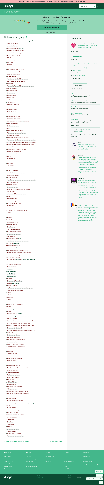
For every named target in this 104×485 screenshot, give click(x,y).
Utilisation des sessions (12, 107)
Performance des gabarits (13, 365)
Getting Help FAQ (50, 456)
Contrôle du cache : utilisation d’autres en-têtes (18, 241)
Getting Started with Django (10, 459)
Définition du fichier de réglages (14, 386)
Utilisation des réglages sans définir (22, 403)
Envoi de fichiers (11, 97)
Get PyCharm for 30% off (52, 27)
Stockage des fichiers (12, 198)
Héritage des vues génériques (14, 151)
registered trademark (43, 481)
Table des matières (77, 70)
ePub (90, 129)
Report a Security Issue (31, 464)
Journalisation (9, 297)
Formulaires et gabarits (12, 123)
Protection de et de (21, 259)
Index (72, 101)
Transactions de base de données (15, 71)
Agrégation (10, 62)
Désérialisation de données (13, 374)
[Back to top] (101, 482)
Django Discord (49, 459)
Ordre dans (13, 243)
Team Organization (8, 461)
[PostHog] (74, 207)
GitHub (65, 456)
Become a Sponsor (51, 32)
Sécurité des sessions (12, 342)
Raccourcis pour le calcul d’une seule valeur (17, 250)
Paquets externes (10, 419)
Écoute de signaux (11, 407)
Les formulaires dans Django (14, 116)
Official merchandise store (89, 461)
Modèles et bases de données (13, 55)
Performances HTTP (12, 363)
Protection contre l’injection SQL (14, 327)
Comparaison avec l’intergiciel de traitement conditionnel (20, 255)
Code (49, 6)
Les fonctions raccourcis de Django (15, 100)
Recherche (9, 64)
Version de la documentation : (94, 478)
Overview (23, 6)
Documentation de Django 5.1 (80, 83)
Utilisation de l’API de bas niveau (14, 262)
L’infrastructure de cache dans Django (15, 219)
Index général (76, 72)
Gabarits (8, 128)
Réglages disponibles (12, 398)
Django (9, 6)
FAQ (72, 93)
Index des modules (79, 101)
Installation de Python (12, 46)
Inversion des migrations (13, 175)
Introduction (10, 351)
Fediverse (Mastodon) (69, 461)
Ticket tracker (74, 119)
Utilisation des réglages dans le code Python (17, 391)
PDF (87, 129)
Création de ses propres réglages (15, 400)
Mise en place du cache (12, 222)
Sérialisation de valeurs (12, 186)
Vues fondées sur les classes (12, 135)
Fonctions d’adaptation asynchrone (15, 435)
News (45, 6)
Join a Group (29, 456)
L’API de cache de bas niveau (14, 231)
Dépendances (10, 168)
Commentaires (10, 424)
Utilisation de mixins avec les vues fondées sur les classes (20, 144)
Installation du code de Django (14, 53)
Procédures (10, 163)
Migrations (8, 156)
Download (30, 6)
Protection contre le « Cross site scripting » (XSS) (18, 323)
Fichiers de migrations (12, 170)
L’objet (9, 196)
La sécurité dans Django (11, 318)
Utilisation (9, 217)
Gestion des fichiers (10, 191)
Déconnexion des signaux (13, 412)
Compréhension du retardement (14, 358)
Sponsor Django (86, 456)
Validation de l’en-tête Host (13, 334)
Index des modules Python (79, 75)
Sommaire (89, 101)
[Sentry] (74, 146)
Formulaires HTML (11, 111)
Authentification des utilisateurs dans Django (16, 210)
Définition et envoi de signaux (14, 410)
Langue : (99, 475)
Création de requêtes (12, 60)
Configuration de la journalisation (15, 304)
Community (60, 6)
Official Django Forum (77, 113)
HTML (84, 129)
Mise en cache (10, 356)
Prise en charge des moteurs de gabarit (16, 132)
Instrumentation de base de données (16, 81)
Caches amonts (11, 236)
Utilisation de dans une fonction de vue (19, 316)
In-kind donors (40, 477)
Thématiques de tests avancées (14, 208)
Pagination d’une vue (14, 313)
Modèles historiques (12, 177)
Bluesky (66, 464)
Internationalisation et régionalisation (15, 290)
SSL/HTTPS (10, 332)
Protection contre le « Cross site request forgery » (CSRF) (20, 325)
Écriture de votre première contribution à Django (17, 441)
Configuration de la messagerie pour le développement (20, 287)
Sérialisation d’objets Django (12, 370)
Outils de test (10, 205)
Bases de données (11, 360)
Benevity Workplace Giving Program (91, 464)
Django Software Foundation (11, 464)
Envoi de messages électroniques (13, 264)
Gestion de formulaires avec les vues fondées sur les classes (21, 142)
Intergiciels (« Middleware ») (13, 104)
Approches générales (12, 353)
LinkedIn (66, 466)
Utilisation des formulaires (12, 109)
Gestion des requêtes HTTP (12, 88)
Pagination (8, 306)
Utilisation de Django (77, 56)
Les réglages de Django (11, 381)
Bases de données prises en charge (15, 161)
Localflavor (10, 421)
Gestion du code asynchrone (14, 233)
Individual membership (31, 466)
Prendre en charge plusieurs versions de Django (18, 189)
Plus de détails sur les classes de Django (18, 121)
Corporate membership (88, 459)
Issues (53, 6)
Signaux (8, 405)
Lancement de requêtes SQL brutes (15, 69)
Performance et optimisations (13, 349)
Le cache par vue (11, 226)
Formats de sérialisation (13, 377)
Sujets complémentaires (13, 125)
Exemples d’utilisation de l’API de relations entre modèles (20, 85)
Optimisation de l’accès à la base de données (17, 78)
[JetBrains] (74, 160)
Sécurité (9, 396)
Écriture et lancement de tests (14, 203)
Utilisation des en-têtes (14, 238)
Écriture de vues (11, 93)
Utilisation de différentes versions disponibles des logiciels (20, 367)
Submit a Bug (29, 461)
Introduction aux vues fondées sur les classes (18, 137)
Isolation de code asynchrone (14, 433)
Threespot (70, 478)
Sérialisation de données (13, 372)
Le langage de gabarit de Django (15, 130)
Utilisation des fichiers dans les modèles (16, 194)
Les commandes (11, 158)
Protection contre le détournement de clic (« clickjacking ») (21, 330)
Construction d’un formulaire (14, 118)
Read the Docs (79, 131)
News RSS (66, 468)
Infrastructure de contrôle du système (15, 414)
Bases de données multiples (13, 74)
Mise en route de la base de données (15, 50)
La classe (13, 283)
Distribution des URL (12, 90)
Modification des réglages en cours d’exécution (18, 393)
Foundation (67, 6)
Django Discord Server (77, 107)
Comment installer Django (12, 43)
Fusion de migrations (12, 184)
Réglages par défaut (12, 389)
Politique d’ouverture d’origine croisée (16, 339)
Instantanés (10, 83)
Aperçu (9, 212)
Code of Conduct (8, 466)
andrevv (80, 478)
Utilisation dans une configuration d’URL (16, 149)
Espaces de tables (11, 76)
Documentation (38, 6)
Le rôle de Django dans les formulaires (16, 114)
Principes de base (11, 384)
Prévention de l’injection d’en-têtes (15, 280)
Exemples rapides (11, 266)
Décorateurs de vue (11, 95)
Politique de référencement (13, 337)
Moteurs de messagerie (12, 285)
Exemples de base (11, 147)
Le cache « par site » (12, 224)
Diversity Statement (9, 468)
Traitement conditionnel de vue (13, 245)
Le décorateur (13, 248)
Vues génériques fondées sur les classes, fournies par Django (21, 139)
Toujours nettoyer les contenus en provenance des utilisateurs (21, 320)
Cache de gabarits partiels (13, 229)
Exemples (9, 278)
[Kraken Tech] (74, 183)
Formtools (9, 426)
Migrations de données (12, 182)
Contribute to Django (31, 459)
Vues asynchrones (11, 431)
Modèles (9, 57)
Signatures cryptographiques (13, 257)
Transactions (10, 165)
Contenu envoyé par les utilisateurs (15, 344)
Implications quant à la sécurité (14, 302)
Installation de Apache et (15, 48)
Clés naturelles (10, 379)
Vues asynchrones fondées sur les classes (17, 154)
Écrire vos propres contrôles (13, 417)
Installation (10, 215)
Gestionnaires (10, 67)
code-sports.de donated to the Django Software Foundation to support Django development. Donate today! (87, 45)
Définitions (9, 295)
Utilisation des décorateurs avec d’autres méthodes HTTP (20, 252)
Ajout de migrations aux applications (16, 172)
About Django (7, 456)
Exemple (9, 311)
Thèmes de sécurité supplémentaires (16, 346)
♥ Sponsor (74, 6)
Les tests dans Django (11, 201)
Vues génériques (11, 102)
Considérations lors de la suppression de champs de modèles (21, 179)
